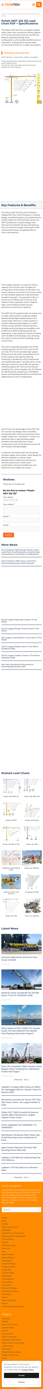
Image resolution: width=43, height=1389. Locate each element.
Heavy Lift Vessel (9, 1337)
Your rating (8, 497)
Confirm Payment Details (13, 1306)
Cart (3, 1251)
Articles (5, 1224)
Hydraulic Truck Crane (11, 1340)
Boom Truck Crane (10, 1324)
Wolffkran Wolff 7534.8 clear (11, 869)
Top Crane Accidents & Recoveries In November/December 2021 (17, 665)
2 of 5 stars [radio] (7, 500)
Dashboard (6, 1276)
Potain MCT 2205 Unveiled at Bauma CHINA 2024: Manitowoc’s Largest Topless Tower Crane (19, 1115)
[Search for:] (21, 1210)
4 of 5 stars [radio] (13, 500)
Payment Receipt (9, 1288)
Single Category (9, 1264)
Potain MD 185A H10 (32, 796)
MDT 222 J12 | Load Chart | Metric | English (19, 57)
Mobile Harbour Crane (11, 1352)
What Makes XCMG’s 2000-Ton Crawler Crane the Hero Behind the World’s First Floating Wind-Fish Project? (20, 1031)
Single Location (8, 1267)
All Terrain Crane (9, 1245)
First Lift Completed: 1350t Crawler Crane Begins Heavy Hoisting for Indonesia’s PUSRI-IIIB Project (21, 1069)
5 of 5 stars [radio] (16, 500)
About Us (6, 1248)
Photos (5, 1242)
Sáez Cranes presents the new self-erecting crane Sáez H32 (19, 1148)
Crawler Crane (8, 1328)
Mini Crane (6, 1349)
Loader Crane (7, 1346)
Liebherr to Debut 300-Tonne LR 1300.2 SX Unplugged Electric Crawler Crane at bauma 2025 (21, 1089)
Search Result (8, 1258)
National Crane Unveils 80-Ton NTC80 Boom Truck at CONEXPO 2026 (20, 994)
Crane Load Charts (13, 14)
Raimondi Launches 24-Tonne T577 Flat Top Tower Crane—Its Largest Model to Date (21, 1102)
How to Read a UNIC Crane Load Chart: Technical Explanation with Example (18, 562)
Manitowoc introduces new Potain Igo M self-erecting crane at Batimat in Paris (20, 1137)
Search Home (8, 1254)
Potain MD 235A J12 (11, 796)
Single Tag (6, 1270)
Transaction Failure (10, 1291)
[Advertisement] (21, 128)
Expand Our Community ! (13, 1233)
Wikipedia (6, 1230)
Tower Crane (25, 14)
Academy (6, 1318)
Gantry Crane (7, 1334)
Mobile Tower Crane (10, 1355)
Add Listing (7, 1261)
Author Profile (8, 1273)
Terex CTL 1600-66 (32, 916)
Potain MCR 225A (32, 820)
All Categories (8, 1279)
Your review (8, 504)
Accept (21, 1375)
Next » (27, 1080)
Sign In (5, 1297)
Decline (21, 1382)
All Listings (6, 1294)
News (4, 1221)
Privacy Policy (28, 1370)
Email (6, 525)
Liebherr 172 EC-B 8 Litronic (11, 893)
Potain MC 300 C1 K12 (11, 844)
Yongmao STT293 (32, 892)
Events (5, 1331)
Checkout (6, 1285)
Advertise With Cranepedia (13, 1236)
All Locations (7, 1282)
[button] (33, 4)
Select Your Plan (9, 1300)
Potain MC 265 (32, 844)
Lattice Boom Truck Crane (13, 1343)
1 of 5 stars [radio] (4, 500)
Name (6, 516)
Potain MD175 (11, 820)
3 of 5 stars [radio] (10, 500)
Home (3, 14)
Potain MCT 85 (11, 916)
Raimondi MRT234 (32, 868)
